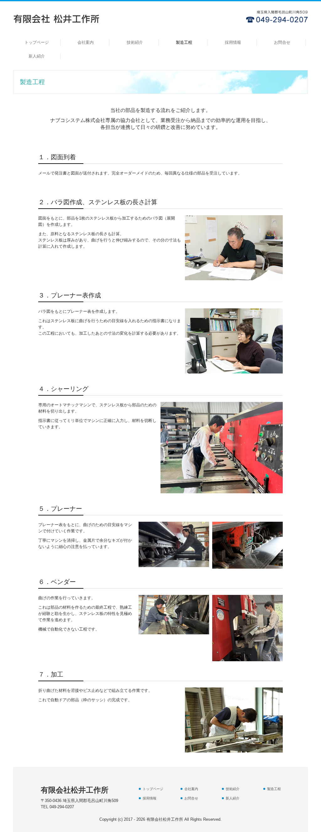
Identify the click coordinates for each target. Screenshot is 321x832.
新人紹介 (37, 56)
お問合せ (282, 42)
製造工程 (184, 42)
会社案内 (85, 42)
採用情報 (233, 42)
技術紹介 (135, 42)
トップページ (36, 42)
